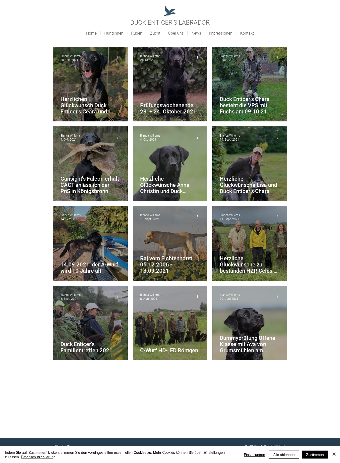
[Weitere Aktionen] (119, 58)
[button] (114, 33)
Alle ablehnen (284, 454)
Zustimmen (315, 454)
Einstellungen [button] (254, 454)
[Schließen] (334, 454)
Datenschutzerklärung (38, 456)
